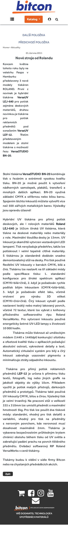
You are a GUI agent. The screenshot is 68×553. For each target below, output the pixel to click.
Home (6, 47)
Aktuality (15, 47)
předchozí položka (34, 42)
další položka (33, 35)
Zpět (7, 473)
